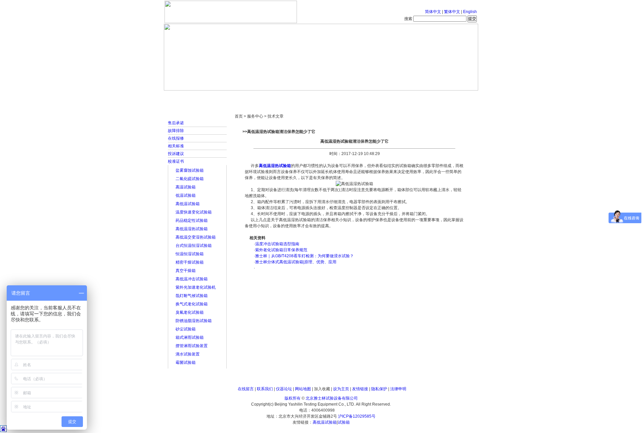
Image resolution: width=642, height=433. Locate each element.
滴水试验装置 (188, 354)
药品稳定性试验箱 (192, 220)
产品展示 (296, 97)
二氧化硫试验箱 (190, 178)
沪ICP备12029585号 (357, 416)
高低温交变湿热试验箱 (196, 237)
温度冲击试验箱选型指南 (277, 244)
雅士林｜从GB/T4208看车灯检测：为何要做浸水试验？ (304, 256)
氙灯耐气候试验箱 (192, 295)
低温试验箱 (186, 195)
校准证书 (176, 161)
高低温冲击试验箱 (192, 279)
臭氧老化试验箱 (190, 312)
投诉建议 (176, 153)
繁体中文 (452, 11)
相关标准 (176, 146)
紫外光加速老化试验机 (196, 287)
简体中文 (433, 11)
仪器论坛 (284, 389)
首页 (185, 97)
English (470, 11)
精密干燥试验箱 (190, 262)
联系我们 (265, 389)
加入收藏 (322, 389)
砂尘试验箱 (186, 329)
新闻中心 (259, 97)
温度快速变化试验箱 (194, 212)
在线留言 (246, 389)
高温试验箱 (186, 187)
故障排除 (176, 130)
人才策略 (369, 97)
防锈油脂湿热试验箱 (194, 320)
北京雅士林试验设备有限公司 (332, 398)
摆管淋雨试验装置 (192, 345)
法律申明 (398, 389)
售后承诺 (176, 123)
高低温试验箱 (188, 203)
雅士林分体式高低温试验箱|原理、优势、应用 (295, 262)
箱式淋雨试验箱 (190, 337)
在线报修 (176, 138)
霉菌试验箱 (186, 362)
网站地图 (303, 389)
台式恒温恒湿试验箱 (194, 245)
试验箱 (344, 422)
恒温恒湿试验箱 (190, 254)
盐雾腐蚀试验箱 (190, 170)
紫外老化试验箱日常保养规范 (281, 250)
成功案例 (332, 97)
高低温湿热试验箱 (192, 229)
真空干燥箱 (186, 270)
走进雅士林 (222, 97)
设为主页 (341, 389)
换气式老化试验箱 (192, 304)
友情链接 (360, 389)
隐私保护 (379, 389)
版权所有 (293, 398)
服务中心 (406, 97)
